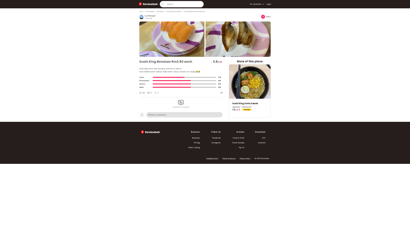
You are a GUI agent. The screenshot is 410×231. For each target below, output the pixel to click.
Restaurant (160, 11)
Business (196, 138)
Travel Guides (238, 142)
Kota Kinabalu (150, 11)
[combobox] (184, 4)
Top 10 (241, 147)
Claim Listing (194, 147)
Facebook (216, 138)
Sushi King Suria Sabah (173, 11)
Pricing (197, 142)
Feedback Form (212, 158)
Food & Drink (238, 138)
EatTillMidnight (150, 16)
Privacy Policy (245, 158)
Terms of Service (229, 158)
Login (268, 4)
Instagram (216, 142)
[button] (205, 39)
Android (261, 142)
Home (141, 11)
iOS (263, 138)
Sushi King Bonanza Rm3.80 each (194, 11)
